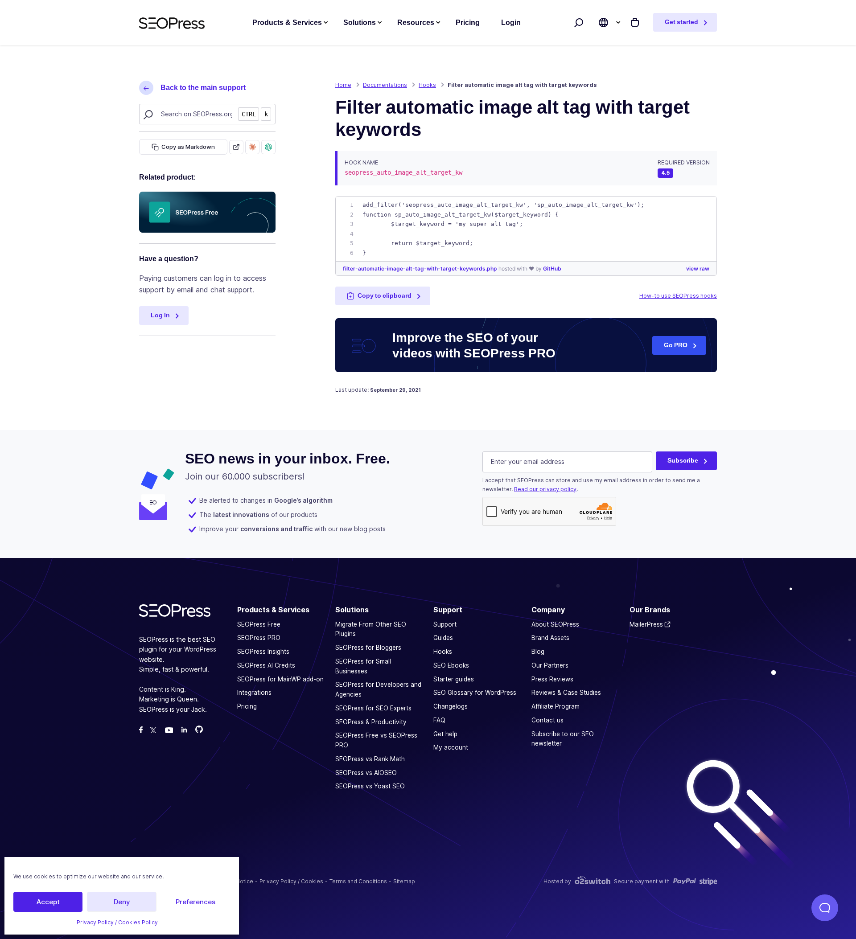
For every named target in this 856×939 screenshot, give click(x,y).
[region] (526, 229)
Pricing (247, 706)
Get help (445, 733)
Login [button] (511, 22)
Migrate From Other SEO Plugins (370, 628)
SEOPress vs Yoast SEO (370, 786)
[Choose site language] (603, 22)
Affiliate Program (555, 706)
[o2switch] (592, 881)
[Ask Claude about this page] (252, 147)
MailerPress (646, 623)
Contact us (547, 720)
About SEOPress (555, 623)
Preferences (195, 902)
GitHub (552, 268)
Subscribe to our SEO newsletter (562, 738)
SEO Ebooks (451, 665)
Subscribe (682, 460)
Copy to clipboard (385, 295)
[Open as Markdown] (236, 147)
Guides (443, 637)
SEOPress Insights (263, 651)
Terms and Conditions (358, 881)
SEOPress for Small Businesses (363, 666)
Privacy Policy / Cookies (291, 881)
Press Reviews (552, 678)
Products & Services (287, 22)
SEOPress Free (258, 623)
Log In (160, 315)
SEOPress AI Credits (266, 665)
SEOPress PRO (258, 637)
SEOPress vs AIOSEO (366, 772)
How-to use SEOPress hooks (678, 295)
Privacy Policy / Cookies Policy (117, 922)
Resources (415, 22)
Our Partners (549, 665)
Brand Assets (550, 637)
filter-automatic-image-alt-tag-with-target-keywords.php (420, 268)
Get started (681, 21)
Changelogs (450, 706)
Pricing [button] (468, 22)
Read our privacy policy (545, 488)
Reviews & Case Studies (566, 692)
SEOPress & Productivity (371, 721)
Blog (537, 651)
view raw (697, 268)
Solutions (359, 22)
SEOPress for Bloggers (368, 647)
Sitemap (404, 881)
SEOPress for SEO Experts (373, 708)
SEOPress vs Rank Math (370, 759)
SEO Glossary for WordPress (474, 692)
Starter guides (453, 678)
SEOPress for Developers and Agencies (378, 689)
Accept (48, 902)
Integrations (254, 692)
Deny (122, 902)
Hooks (442, 651)
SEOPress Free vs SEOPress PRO (376, 740)
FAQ (439, 720)
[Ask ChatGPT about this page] (268, 147)
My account (450, 747)
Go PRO (675, 345)
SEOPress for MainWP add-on (280, 678)
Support (445, 623)
